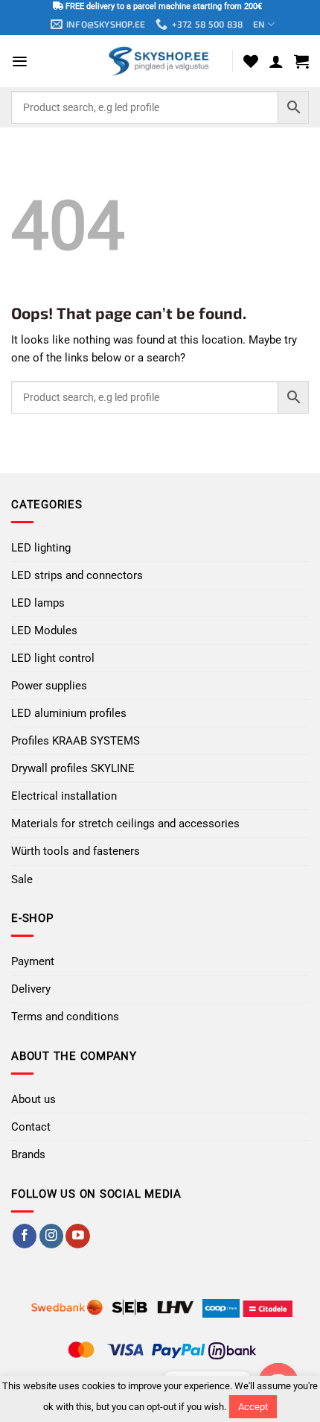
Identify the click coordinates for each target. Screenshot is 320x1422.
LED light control (53, 658)
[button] (19, 61)
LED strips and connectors (77, 575)
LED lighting (41, 547)
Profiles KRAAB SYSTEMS (75, 741)
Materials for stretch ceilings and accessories (125, 823)
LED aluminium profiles (69, 713)
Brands (28, 1154)
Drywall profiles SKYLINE (73, 768)
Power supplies (49, 685)
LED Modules (44, 630)
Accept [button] (253, 1406)
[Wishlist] (250, 61)
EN (259, 24)
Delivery (31, 989)
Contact (31, 1127)
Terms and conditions (65, 1016)
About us (33, 1099)
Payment (32, 961)
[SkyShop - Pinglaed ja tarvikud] (160, 61)
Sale (22, 879)
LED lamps (38, 603)
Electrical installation (64, 796)
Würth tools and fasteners (75, 851)
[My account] (276, 61)
